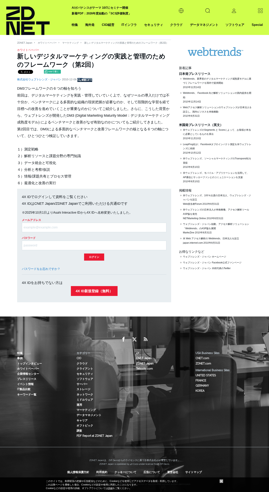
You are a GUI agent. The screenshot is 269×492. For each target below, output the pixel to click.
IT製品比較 (24, 389)
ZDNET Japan (24, 42)
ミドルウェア (85, 399)
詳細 (110, 488)
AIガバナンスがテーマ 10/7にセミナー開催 (100, 7)
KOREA (200, 390)
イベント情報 (25, 384)
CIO (79, 358)
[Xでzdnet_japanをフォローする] (134, 339)
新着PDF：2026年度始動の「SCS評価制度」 (101, 13)
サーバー (82, 384)
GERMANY (202, 385)
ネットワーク (85, 394)
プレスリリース (26, 378)
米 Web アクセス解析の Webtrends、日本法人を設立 (211, 238)
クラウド (176, 24)
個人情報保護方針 (78, 472)
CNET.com (202, 358)
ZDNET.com (203, 363)
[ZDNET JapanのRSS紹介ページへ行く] (145, 339)
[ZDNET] (36, 17)
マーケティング (70, 42)
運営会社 (172, 472)
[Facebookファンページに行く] (123, 339)
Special (257, 24)
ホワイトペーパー (47, 42)
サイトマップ (193, 472)
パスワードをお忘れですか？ (41, 268)
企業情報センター (28, 373)
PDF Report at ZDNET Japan (94, 435)
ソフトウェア (234, 24)
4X (137, 353)
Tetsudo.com (144, 368)
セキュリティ (153, 24)
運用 (79, 404)
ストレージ (83, 389)
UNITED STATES (206, 375)
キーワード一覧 (26, 394)
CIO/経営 (108, 24)
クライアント (85, 368)
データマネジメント (204, 24)
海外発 (90, 24)
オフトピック (85, 425)
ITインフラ (129, 24)
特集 (75, 24)
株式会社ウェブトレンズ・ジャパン (39, 79)
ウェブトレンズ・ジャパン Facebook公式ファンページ (212, 262)
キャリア (82, 420)
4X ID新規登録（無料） (94, 291)
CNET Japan (144, 358)
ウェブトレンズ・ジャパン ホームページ (204, 256)
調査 (79, 430)
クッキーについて (125, 472)
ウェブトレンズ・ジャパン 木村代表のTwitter (207, 268)
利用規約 (101, 472)
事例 (20, 358)
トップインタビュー (29, 363)
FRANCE (201, 380)
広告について (152, 472)
